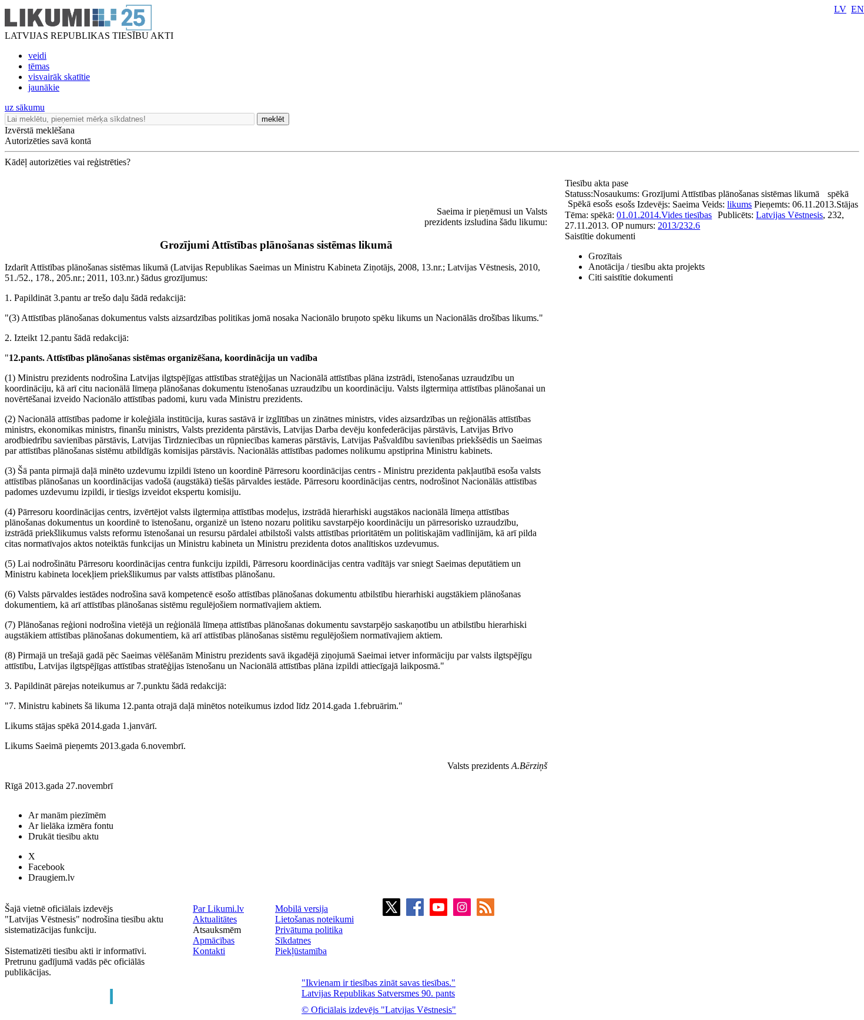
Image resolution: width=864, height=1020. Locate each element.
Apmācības (214, 940)
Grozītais (605, 256)
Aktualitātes (215, 919)
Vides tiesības (686, 215)
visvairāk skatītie (59, 77)
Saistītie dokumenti (600, 236)
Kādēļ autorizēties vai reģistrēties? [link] (67, 162)
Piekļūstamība (301, 951)
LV (840, 9)
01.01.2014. (639, 215)
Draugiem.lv (51, 877)
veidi (37, 56)
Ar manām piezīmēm (67, 815)
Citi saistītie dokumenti (630, 277)
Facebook (46, 867)
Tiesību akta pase (598, 183)
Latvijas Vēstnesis (789, 215)
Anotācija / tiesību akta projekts (646, 267)
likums (739, 204)
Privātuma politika (309, 930)
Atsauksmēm (217, 930)
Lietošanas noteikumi (314, 919)
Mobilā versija (301, 909)
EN (857, 9)
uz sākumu (25, 107)
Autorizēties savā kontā (48, 141)
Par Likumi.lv (218, 909)
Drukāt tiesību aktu (63, 836)
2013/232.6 (679, 225)
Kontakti (209, 951)
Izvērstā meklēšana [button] (40, 130)
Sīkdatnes (293, 940)
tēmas (38, 66)
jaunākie (43, 87)
